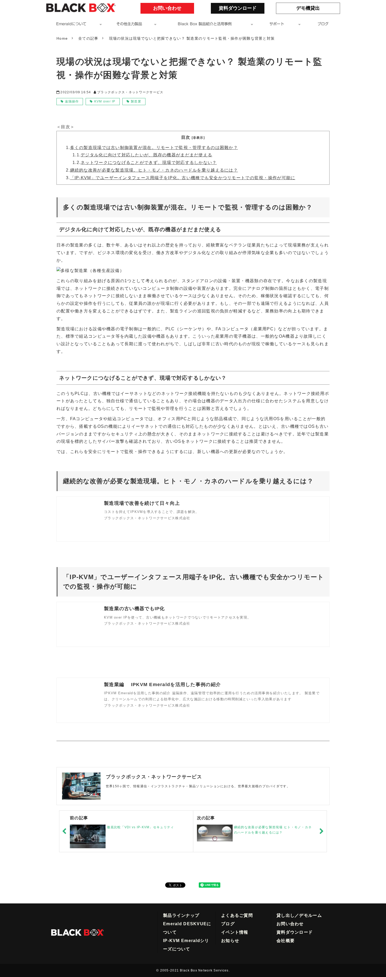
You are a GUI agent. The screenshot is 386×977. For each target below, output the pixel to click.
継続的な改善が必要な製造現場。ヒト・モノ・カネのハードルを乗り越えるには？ (154, 170)
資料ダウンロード (238, 8)
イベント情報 (234, 932)
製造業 (136, 101)
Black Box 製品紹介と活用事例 (205, 24)
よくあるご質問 (237, 915)
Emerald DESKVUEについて (187, 928)
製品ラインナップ (181, 915)
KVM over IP (105, 101)
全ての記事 (88, 38)
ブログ (322, 24)
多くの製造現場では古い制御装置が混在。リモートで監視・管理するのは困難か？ (154, 147)
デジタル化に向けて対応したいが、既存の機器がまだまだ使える (146, 155)
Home (62, 38)
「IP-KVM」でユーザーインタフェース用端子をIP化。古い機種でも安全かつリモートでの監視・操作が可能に (182, 178)
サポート (276, 24)
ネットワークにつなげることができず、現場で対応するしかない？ (149, 162)
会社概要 (286, 940)
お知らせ (230, 940)
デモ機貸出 (315, 8)
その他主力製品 (129, 24)
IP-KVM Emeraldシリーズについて (186, 944)
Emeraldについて (71, 24)
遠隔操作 (72, 101)
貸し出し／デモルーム (299, 915)
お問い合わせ (172, 8)
